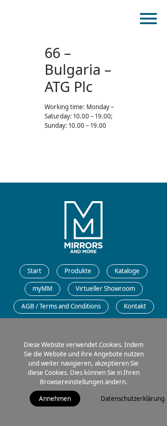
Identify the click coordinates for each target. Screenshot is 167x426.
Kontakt (135, 306)
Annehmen (55, 398)
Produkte (77, 271)
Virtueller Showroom (105, 288)
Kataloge (127, 271)
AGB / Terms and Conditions (61, 306)
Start (34, 271)
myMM (42, 288)
